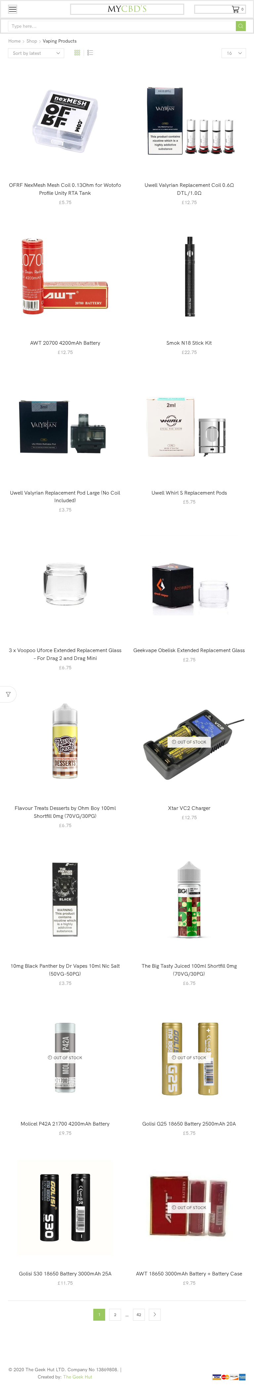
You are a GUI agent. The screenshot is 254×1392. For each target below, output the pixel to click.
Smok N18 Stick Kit (189, 342)
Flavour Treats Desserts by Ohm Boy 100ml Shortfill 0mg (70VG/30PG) (65, 812)
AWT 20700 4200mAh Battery (65, 342)
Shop (31, 41)
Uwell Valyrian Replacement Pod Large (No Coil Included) (65, 496)
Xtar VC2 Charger (189, 808)
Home (14, 41)
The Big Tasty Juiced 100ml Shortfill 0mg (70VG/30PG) (189, 969)
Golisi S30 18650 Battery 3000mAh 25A (65, 1273)
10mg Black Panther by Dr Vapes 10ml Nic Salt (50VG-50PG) (65, 969)
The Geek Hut (77, 1377)
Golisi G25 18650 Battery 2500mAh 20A (189, 1123)
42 (139, 1314)
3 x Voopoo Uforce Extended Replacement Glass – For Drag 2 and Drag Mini (65, 654)
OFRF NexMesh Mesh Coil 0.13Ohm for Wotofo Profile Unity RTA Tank (65, 189)
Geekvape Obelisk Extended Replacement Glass (189, 650)
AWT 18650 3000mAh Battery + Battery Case (189, 1273)
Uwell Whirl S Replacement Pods (189, 492)
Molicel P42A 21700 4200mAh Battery (65, 1123)
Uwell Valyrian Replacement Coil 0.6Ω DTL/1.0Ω (189, 189)
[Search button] (241, 26)
